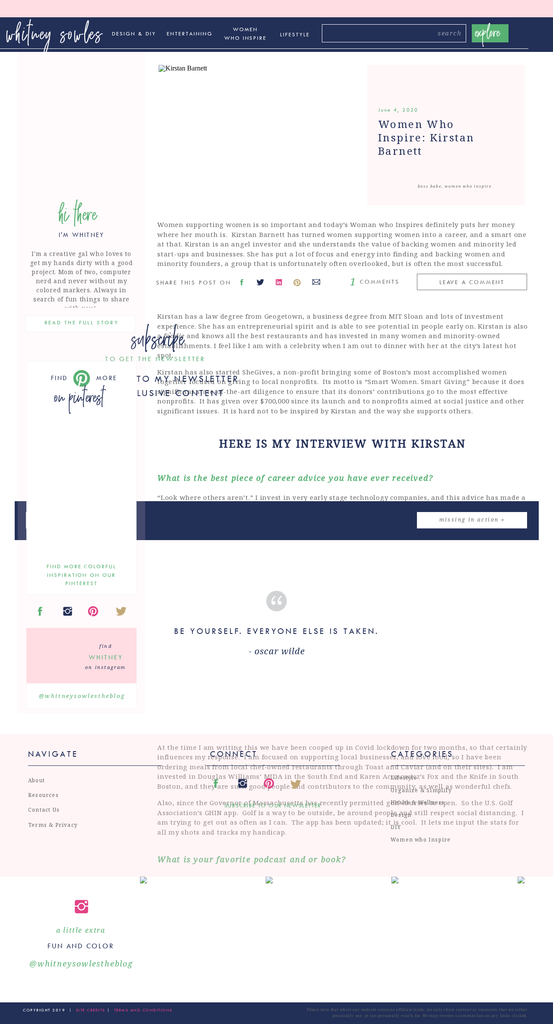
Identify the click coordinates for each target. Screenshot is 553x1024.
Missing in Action (469, 519)
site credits (89, 1010)
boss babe (430, 186)
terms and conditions (143, 1010)
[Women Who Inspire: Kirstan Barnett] (265, 135)
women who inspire (468, 186)
